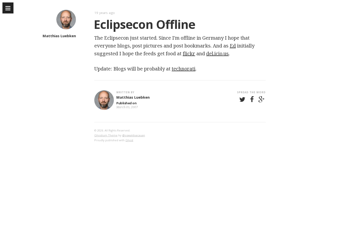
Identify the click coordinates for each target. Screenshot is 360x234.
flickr (189, 53)
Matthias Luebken (59, 36)
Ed (233, 45)
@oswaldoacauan (133, 135)
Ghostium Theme (106, 135)
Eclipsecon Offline (144, 24)
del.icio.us (217, 53)
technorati (183, 68)
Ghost (129, 140)
